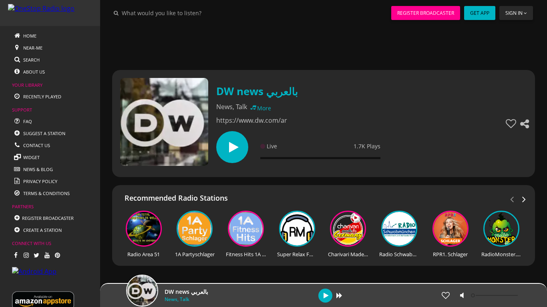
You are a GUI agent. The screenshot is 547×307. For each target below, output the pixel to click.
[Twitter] (36, 255)
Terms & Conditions (46, 193)
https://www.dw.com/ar (251, 120)
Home (29, 36)
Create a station (42, 230)
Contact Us (36, 145)
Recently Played (41, 97)
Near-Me (32, 48)
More (264, 108)
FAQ (27, 121)
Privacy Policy (39, 181)
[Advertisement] (323, 44)
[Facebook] (15, 255)
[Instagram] (26, 255)
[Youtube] (46, 255)
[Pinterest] (57, 255)
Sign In (514, 13)
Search (31, 60)
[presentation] (524, 198)
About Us (33, 72)
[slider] (495, 295)
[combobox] (186, 13)
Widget (31, 157)
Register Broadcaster (425, 13)
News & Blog (37, 169)
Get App (479, 13)
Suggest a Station (43, 133)
